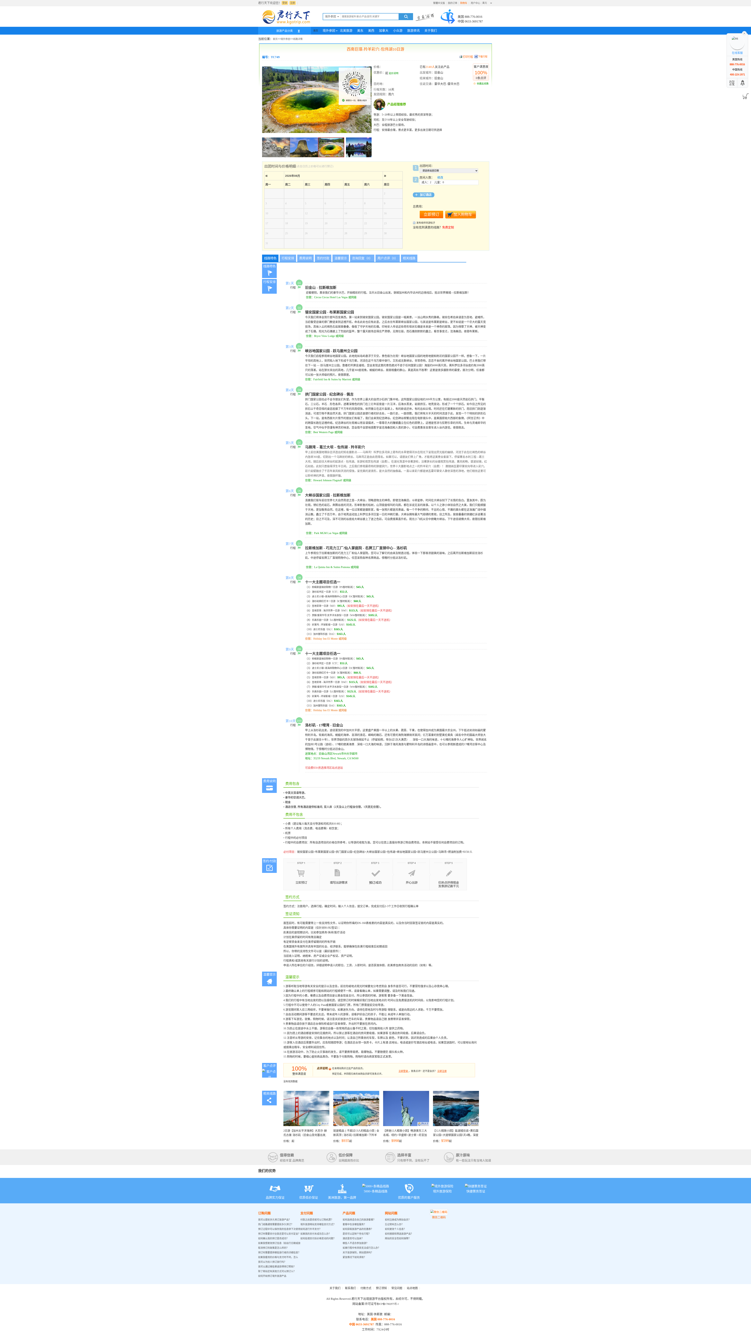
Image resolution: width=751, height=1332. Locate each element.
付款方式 (365, 1288)
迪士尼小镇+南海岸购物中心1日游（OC (332, 596)
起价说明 (393, 73)
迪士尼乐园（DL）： (323, 629)
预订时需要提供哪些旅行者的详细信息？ (279, 1252)
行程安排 (288, 258)
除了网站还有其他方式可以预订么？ (277, 1271)
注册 (292, 3)
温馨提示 (340, 258)
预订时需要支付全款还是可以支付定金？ (279, 1233)
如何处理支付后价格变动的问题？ (318, 1238)
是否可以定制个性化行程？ (357, 1233)
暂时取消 (347, 587)
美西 (371, 30)
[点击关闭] (744, 33)
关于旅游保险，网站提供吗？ (358, 1252)
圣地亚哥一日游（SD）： (324, 606)
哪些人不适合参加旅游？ (355, 1243)
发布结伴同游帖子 (425, 223)
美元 (484, 3)
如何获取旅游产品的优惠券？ (358, 1229)
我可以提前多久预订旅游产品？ (274, 1219)
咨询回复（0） (362, 258)
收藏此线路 (483, 83)
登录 (284, 3)
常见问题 (396, 1288)
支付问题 (306, 1213)
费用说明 (305, 258)
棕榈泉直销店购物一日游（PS (327, 587)
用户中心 (475, 3)
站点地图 (412, 1288)
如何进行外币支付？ (311, 1229)
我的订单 (452, 3)
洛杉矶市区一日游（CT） (324, 592)
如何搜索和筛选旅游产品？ (399, 1233)
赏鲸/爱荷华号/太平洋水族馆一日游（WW (333, 615)
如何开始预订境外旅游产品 (272, 1276)
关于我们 (430, 30)
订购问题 (264, 1213)
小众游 (397, 30)
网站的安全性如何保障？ (398, 1238)
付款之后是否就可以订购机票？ (316, 1219)
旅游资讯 (413, 30)
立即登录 (403, 1071)
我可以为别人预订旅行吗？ (272, 1262)
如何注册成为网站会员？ (398, 1219)
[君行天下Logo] (287, 24)
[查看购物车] (745, 95)
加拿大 (383, 30)
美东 (360, 30)
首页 (315, 30)
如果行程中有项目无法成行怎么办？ (361, 1248)
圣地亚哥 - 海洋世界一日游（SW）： (330, 610)
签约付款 (323, 258)
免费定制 (448, 227)
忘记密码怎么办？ (394, 1224)
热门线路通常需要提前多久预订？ (275, 1224)
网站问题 (391, 1213)
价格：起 (305, 1136)
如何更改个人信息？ (395, 1229)
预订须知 (381, 1288)
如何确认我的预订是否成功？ (273, 1238)
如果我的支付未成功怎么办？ (315, 1233)
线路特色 (270, 258)
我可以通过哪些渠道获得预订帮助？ (277, 1266)
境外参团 (329, 30)
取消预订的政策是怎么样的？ (273, 1248)
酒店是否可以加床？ (353, 1238)
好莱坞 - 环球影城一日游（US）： (329, 624)
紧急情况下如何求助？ (354, 1257)
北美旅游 (346, 30)
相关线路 (409, 258)
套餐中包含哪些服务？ (354, 1224)
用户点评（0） (387, 258)
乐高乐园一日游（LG (323, 620)
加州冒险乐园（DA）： (325, 634)
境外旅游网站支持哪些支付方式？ (318, 1224)
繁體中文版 (439, 3)
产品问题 (349, 1213)
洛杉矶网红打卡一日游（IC (326, 601)
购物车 (464, 3)
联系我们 (350, 1288)
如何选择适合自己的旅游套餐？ (359, 1219)
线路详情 (298, 39)
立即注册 (442, 1071)
